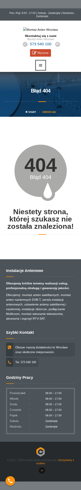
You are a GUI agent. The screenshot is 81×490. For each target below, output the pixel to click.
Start (32, 112)
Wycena (42, 53)
